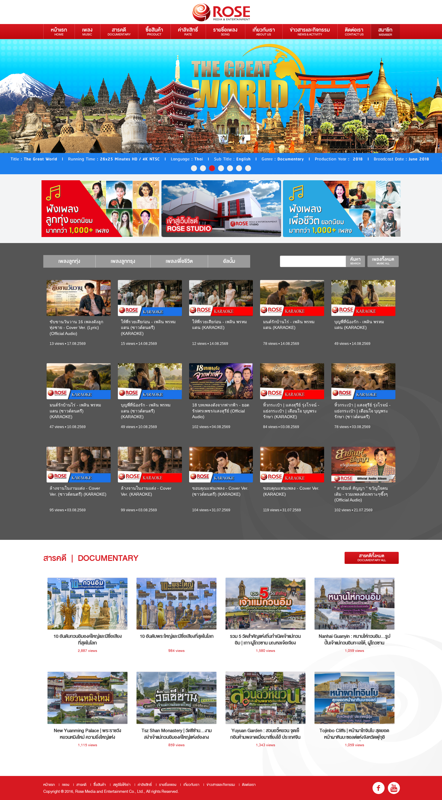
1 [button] (194, 168)
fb (379, 788)
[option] (221, 106)
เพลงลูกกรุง (123, 261)
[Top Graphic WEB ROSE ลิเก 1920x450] (221, 106)
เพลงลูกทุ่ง (69, 261)
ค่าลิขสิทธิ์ (188, 31)
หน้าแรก (59, 31)
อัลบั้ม (229, 261)
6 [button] (239, 168)
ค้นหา (355, 261)
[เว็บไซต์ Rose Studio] (221, 208)
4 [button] (221, 168)
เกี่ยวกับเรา (264, 31)
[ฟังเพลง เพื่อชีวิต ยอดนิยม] (343, 208)
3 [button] (212, 168)
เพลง (87, 31)
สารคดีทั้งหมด (372, 557)
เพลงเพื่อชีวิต (179, 261)
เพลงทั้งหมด (383, 261)
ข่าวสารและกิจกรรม (310, 31)
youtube (394, 788)
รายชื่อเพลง (225, 31)
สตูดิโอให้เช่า (121, 784)
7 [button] (248, 168)
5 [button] (230, 168)
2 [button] (203, 168)
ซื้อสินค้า (154, 31)
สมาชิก (385, 31)
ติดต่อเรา (354, 31)
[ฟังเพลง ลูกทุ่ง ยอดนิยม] (100, 208)
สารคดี (119, 31)
